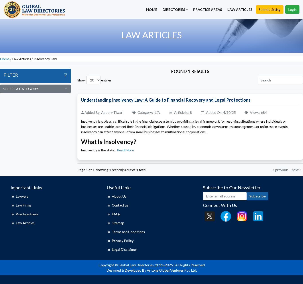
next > (296, 170)
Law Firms (23, 205)
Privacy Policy (123, 240)
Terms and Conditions (128, 232)
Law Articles (239, 9)
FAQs (116, 214)
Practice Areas (207, 9)
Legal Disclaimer (124, 249)
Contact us (120, 205)
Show (81, 80)
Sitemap (118, 223)
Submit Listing (270, 9)
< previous (280, 170)
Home (151, 9)
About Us (119, 196)
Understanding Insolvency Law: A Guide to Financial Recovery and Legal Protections (165, 99)
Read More (125, 150)
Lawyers (22, 196)
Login (292, 9)
